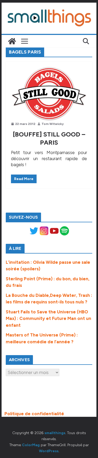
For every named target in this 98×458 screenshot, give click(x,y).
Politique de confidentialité (34, 413)
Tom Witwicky (53, 124)
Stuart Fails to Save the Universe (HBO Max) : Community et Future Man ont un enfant (48, 318)
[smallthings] (12, 41)
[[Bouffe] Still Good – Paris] (49, 94)
